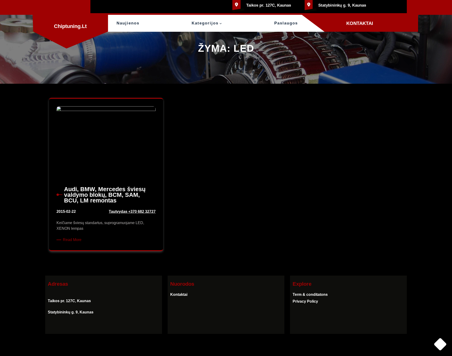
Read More (73, 240)
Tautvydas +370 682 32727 (132, 212)
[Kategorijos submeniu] (220, 23)
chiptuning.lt (70, 26)
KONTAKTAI (359, 23)
